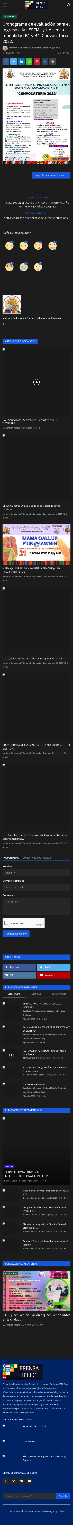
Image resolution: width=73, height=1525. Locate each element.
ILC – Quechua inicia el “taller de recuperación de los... (33, 658)
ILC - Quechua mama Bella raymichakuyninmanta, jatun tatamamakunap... (35, 836)
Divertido (52, 255)
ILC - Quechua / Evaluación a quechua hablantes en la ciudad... (36, 1317)
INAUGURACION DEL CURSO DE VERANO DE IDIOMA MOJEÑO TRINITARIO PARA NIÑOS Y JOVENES (36, 204)
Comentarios (11, 858)
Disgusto (23, 255)
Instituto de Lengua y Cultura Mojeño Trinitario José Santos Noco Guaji (44, 1036)
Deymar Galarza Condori (15, 1181)
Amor (38, 255)
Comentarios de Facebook (37, 858)
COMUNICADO (29, 1441)
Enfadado (9, 276)
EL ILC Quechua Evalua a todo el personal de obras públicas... (31, 507)
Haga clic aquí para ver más (50, 175)
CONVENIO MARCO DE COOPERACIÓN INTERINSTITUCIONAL (36, 218)
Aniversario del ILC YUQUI (34, 1426)
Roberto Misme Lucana (33, 1075)
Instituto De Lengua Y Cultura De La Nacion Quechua (34, 48)
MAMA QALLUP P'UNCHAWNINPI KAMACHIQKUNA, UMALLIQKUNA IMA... (32, 570)
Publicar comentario (16, 933)
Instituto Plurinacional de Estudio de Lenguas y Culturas (45, 1013)
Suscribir (63, 1496)
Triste (23, 276)
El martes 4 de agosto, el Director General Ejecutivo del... (44, 1226)
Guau (38, 276)
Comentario (9, 895)
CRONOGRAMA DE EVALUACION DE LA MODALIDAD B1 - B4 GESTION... (36, 746)
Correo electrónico (13, 880)
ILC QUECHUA (10, 17)
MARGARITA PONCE (11, 428)
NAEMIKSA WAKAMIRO (34, 1084)
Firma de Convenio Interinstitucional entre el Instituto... (45, 1243)
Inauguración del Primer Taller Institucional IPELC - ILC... (44, 1209)
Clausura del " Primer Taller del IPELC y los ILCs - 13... (46, 1192)
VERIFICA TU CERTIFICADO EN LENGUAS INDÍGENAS (42, 1005)
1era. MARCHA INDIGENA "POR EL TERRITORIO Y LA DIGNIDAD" (46, 1029)
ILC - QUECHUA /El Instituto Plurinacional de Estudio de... (44, 1052)
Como (9, 255)
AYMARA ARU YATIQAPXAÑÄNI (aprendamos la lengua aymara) (45, 1069)
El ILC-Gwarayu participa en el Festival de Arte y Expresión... (44, 1458)
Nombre (7, 866)
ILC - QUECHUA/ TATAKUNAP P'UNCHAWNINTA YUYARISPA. (30, 421)
